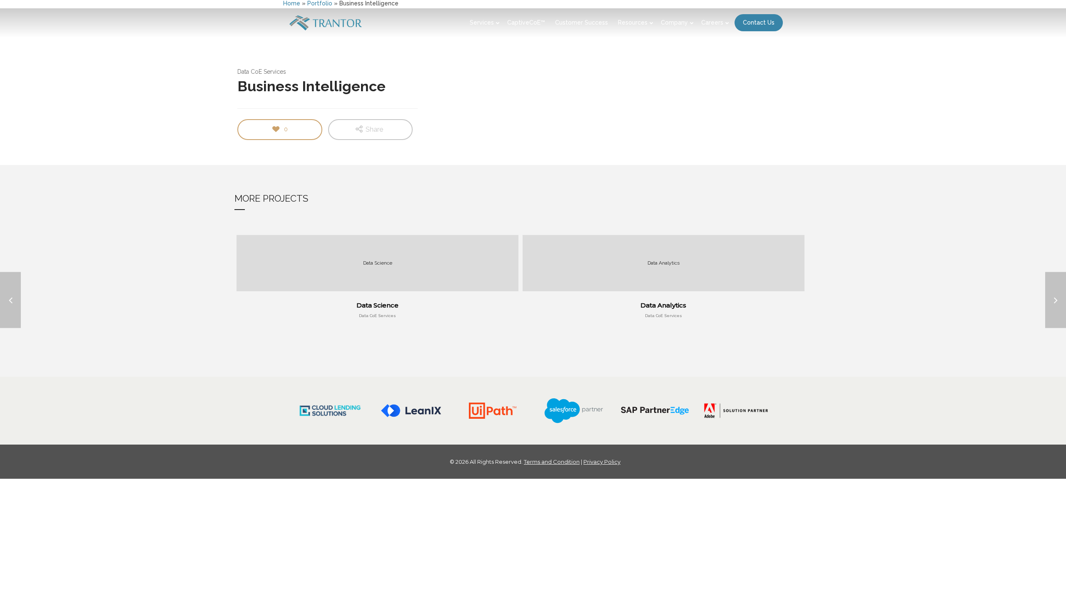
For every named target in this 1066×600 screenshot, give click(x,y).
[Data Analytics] (1055, 300)
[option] (330, 410)
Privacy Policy (601, 461)
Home (291, 3)
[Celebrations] (10, 300)
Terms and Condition (552, 461)
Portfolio (319, 3)
